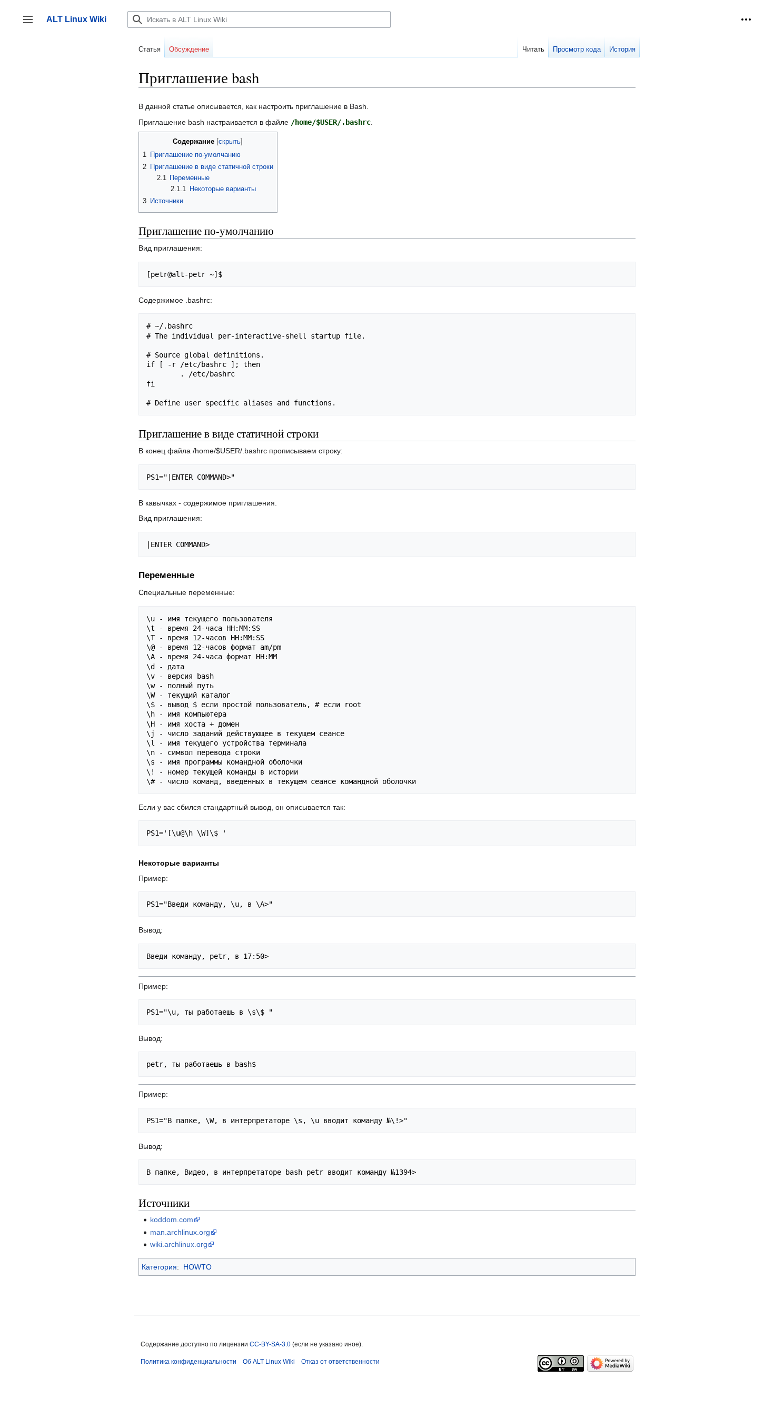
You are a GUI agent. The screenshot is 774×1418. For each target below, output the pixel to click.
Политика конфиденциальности (188, 1361)
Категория (159, 1267)
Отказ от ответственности (340, 1361)
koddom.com (171, 1219)
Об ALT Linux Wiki (269, 1361)
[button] (746, 19)
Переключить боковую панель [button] (31, 24)
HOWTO (197, 1267)
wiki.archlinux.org (178, 1244)
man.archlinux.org (180, 1232)
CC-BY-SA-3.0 (270, 1344)
